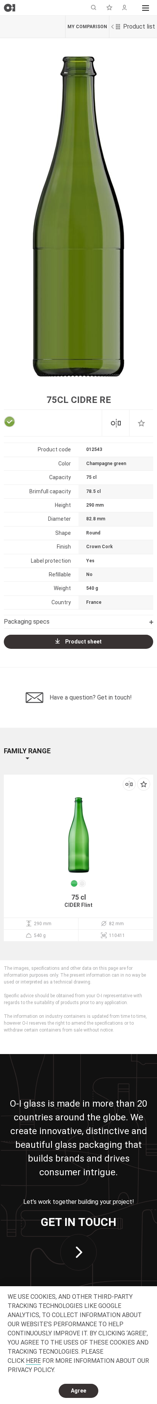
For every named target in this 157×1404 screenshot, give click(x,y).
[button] (145, 7)
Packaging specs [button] (27, 621)
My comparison (87, 26)
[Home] (9, 8)
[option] (78, 216)
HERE (33, 1360)
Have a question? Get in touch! (91, 697)
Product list (139, 26)
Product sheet (83, 642)
